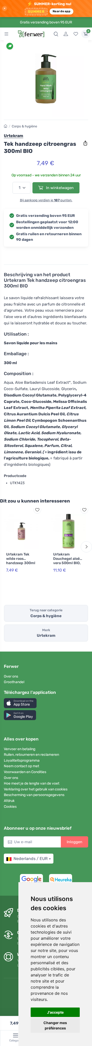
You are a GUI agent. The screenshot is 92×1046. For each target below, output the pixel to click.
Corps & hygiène (24, 126)
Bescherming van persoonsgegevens (34, 795)
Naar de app (61, 11)
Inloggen (74, 842)
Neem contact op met (21, 766)
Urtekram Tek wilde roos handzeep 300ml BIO (20, 560)
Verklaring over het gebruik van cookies (35, 789)
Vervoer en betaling (19, 749)
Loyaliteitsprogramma (22, 760)
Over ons (11, 676)
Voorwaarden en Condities (25, 772)
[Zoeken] (56, 34)
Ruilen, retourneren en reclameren (31, 754)
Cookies (10, 806)
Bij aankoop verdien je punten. (46, 200)
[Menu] (6, 34)
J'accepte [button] (55, 1012)
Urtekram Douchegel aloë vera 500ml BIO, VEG (67, 560)
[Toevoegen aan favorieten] (37, 510)
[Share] (85, 143)
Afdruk (9, 801)
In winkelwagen (59, 188)
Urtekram (13, 135)
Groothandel (14, 682)
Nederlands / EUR (31, 858)
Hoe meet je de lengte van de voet (31, 783)
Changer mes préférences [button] (55, 1025)
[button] (20, 703)
